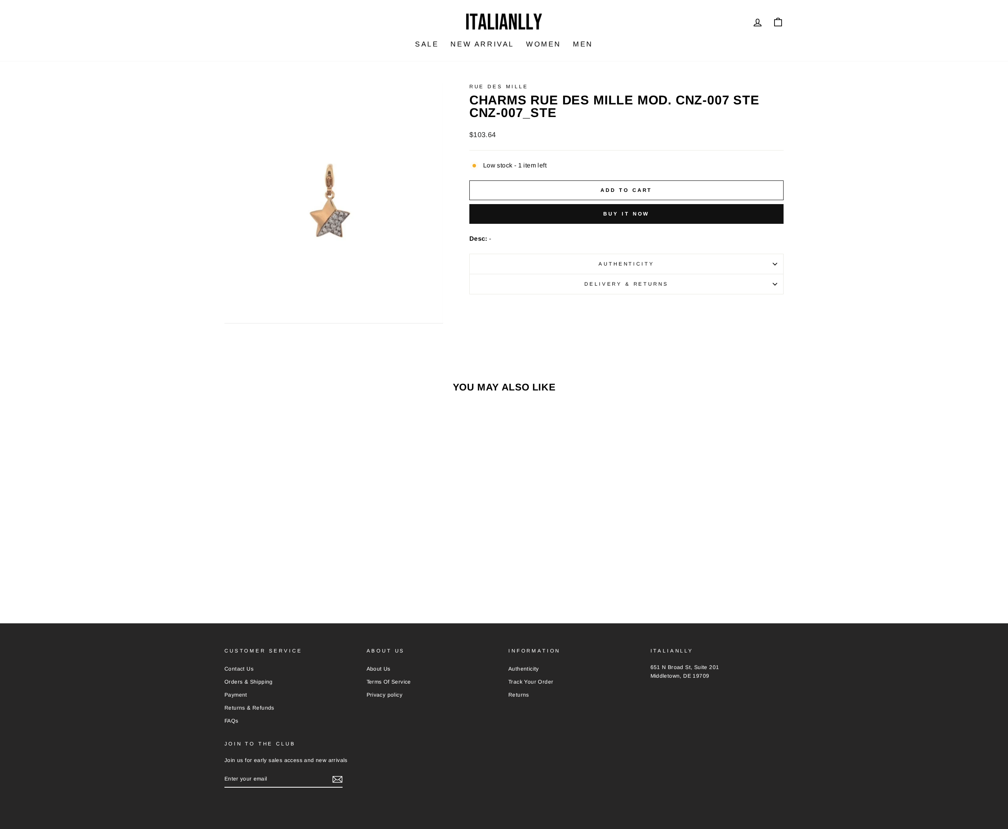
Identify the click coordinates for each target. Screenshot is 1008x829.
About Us (379, 669)
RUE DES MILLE (498, 86)
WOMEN (543, 44)
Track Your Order (530, 682)
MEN (583, 44)
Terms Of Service (389, 682)
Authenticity (626, 264)
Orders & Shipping (248, 682)
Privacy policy (385, 695)
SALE (427, 44)
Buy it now (626, 214)
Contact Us (239, 669)
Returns (518, 695)
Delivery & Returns (626, 284)
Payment (235, 695)
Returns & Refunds (249, 708)
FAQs (231, 721)
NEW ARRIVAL (482, 44)
